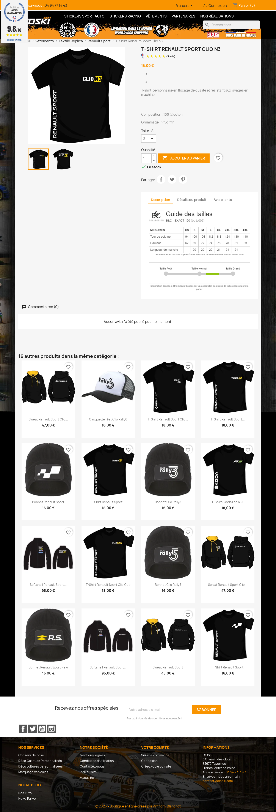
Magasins (87, 778)
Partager (161, 179)
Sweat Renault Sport (168, 667)
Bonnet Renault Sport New (48, 667)
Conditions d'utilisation (97, 761)
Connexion (149, 761)
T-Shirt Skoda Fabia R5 (228, 502)
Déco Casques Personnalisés (40, 761)
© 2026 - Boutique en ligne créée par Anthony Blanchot (138, 806)
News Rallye (27, 798)
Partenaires (183, 16)
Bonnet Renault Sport (48, 502)
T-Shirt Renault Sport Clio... (168, 419)
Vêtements (156, 16)
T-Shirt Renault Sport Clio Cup (108, 585)
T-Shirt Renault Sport (227, 667)
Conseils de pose (31, 755)
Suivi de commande (155, 755)
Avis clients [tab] (223, 199)
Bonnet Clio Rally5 (168, 585)
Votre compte (155, 747)
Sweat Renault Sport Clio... (48, 419)
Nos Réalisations (217, 16)
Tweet (172, 179)
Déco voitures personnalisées (40, 766)
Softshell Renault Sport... (48, 585)
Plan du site (88, 772)
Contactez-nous (92, 766)
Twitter (32, 729)
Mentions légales (92, 755)
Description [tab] (160, 199)
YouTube (42, 729)
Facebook (23, 729)
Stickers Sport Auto (84, 16)
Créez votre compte (156, 766)
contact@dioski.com (218, 781)
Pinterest (183, 179)
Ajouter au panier (183, 158)
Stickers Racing (125, 16)
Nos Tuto (25, 793)
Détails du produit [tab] (192, 199)
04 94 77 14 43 (56, 5)
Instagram (51, 729)
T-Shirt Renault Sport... (228, 419)
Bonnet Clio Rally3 (168, 502)
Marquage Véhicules (33, 772)
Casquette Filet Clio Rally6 (108, 419)
